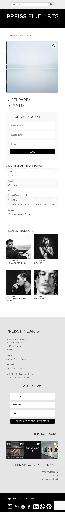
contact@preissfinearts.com (19, 359)
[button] (53, 45)
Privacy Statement (49, 471)
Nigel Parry (18, 35)
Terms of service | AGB (47, 478)
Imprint (54, 475)
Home (9, 35)
